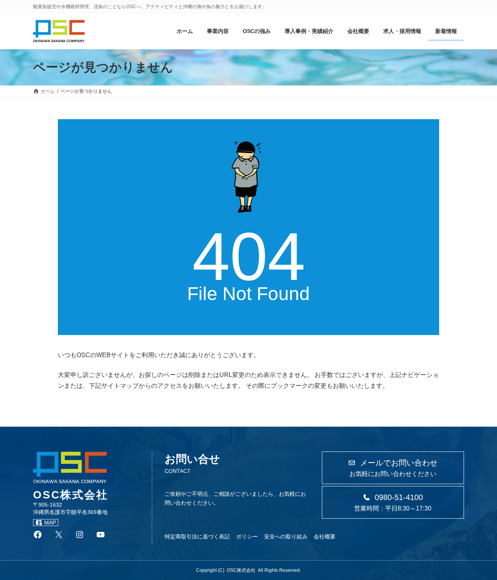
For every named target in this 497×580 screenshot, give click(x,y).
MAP (50, 522)
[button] (393, 467)
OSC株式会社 (241, 570)
